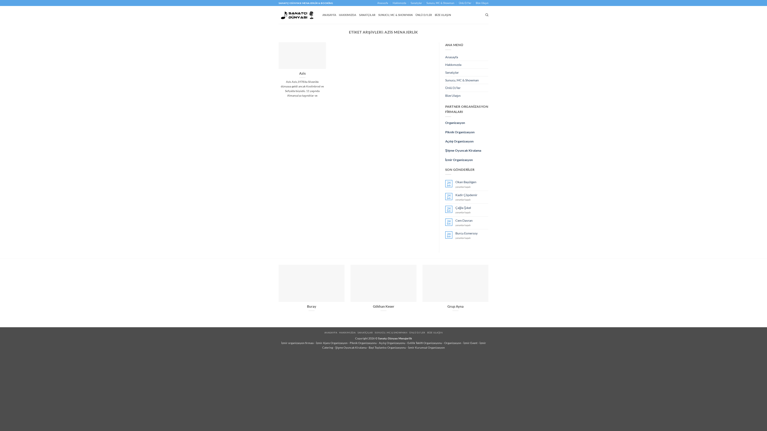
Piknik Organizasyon (460, 132)
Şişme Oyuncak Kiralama (463, 150)
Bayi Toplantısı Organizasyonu (387, 347)
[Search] (486, 15)
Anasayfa (382, 3)
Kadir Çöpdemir (466, 195)
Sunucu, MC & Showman (440, 3)
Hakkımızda (399, 3)
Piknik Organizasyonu (363, 343)
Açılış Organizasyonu (392, 343)
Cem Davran (464, 220)
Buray (311, 306)
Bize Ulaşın (482, 3)
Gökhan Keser (383, 306)
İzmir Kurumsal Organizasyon (426, 347)
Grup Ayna (455, 306)
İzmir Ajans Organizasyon (332, 343)
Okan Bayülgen (465, 182)
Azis (302, 73)
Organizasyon (455, 123)
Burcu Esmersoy (466, 233)
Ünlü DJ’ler (465, 3)
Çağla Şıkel (463, 208)
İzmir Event (470, 343)
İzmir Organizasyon (459, 160)
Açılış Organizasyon (459, 141)
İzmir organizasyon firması (297, 343)
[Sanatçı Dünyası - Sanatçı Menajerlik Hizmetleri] (297, 15)
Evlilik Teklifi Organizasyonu (425, 343)
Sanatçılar (416, 3)
